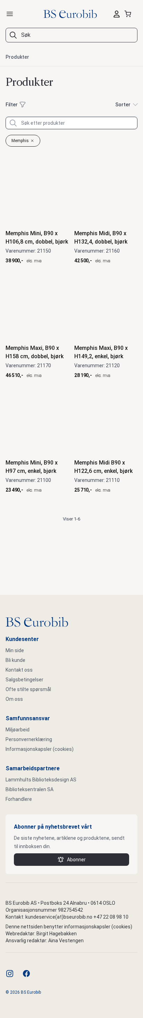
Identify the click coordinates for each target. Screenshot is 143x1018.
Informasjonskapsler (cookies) (40, 749)
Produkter (17, 57)
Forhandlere (19, 799)
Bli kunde (15, 660)
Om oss (14, 699)
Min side (15, 650)
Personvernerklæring (29, 739)
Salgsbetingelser (24, 679)
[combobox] (71, 35)
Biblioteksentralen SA (29, 789)
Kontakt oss (19, 670)
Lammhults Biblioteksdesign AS (41, 779)
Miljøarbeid (18, 729)
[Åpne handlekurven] (129, 14)
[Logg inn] (116, 14)
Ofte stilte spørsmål (28, 689)
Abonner (76, 859)
